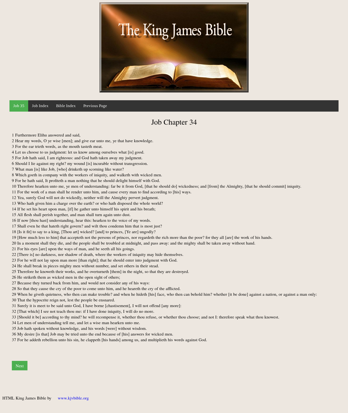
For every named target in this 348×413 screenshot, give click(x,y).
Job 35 (18, 106)
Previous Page (95, 106)
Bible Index (66, 106)
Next (20, 365)
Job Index (40, 106)
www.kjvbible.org (73, 398)
